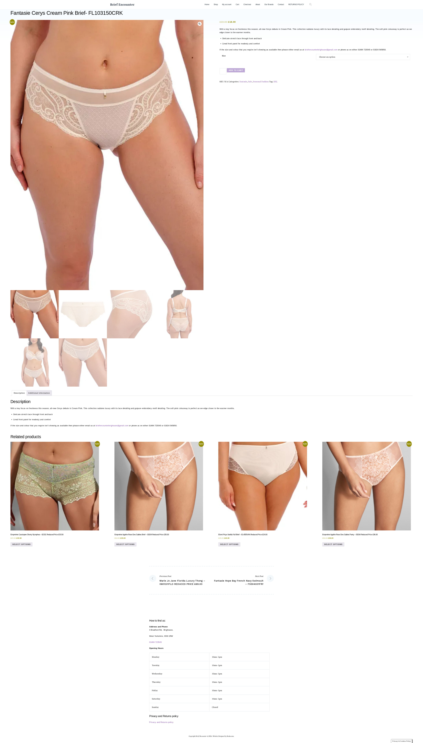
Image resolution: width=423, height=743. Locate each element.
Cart (237, 4)
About (257, 4)
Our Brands (269, 4)
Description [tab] (19, 393)
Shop (216, 4)
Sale (250, 81)
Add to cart (236, 70)
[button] (200, 24)
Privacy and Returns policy (161, 722)
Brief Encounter (122, 4)
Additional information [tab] (39, 393)
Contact (281, 4)
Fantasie (243, 81)
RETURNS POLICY (296, 4)
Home (207, 4)
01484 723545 (155, 642)
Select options (21, 544)
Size (224, 56)
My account (226, 4)
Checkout (247, 4)
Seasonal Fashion (261, 81)
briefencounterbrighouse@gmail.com (321, 50)
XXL (275, 81)
